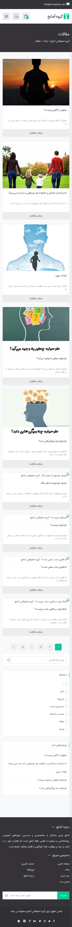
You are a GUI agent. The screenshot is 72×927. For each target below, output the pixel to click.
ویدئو (61, 729)
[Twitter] (49, 921)
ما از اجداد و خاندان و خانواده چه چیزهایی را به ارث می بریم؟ (38, 193)
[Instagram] (45, 921)
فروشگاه (30, 870)
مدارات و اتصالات (56, 714)
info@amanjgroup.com (54, 4)
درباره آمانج (29, 876)
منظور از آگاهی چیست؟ (55, 110)
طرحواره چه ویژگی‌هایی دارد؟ (53, 441)
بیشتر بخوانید (36, 133)
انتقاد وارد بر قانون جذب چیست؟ (51, 609)
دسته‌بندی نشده (57, 706)
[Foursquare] (30, 921)
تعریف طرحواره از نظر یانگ (54, 483)
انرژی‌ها (60, 699)
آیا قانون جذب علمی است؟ (54, 567)
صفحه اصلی (63, 864)
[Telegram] (19, 921)
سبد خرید (64, 876)
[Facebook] (54, 921)
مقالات (61, 721)
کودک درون (61, 275)
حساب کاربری (27, 864)
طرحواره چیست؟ (58, 525)
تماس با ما (64, 882)
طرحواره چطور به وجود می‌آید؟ (52, 358)
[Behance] (34, 921)
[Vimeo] (40, 921)
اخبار (62, 691)
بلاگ (67, 870)
